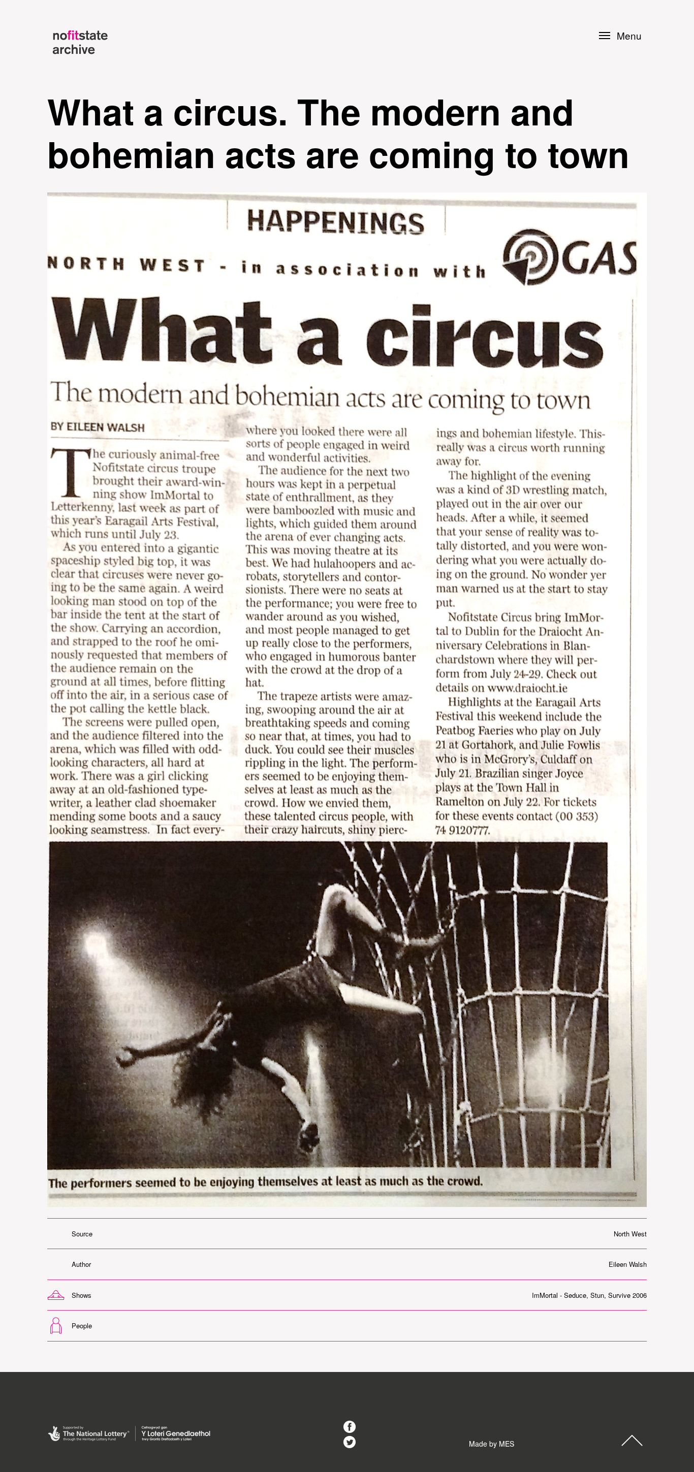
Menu (629, 35)
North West (630, 1233)
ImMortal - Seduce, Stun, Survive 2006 (589, 1295)
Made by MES (491, 1443)
